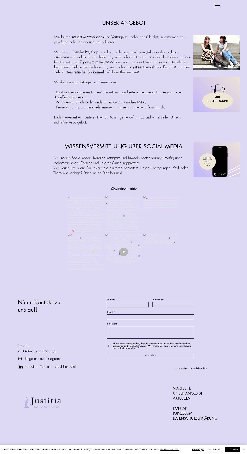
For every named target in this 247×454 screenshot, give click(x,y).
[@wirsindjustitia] (20, 358)
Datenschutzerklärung (170, 449)
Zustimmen (233, 449)
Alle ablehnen (215, 449)
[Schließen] (243, 449)
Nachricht (112, 324)
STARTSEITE (182, 388)
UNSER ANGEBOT (187, 393)
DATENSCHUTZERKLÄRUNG (195, 418)
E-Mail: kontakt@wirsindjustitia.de (36, 348)
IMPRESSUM (182, 413)
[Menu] (217, 5)
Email (110, 312)
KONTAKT (181, 408)
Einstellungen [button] (198, 449)
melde (96, 172)
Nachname (158, 300)
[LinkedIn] (20, 366)
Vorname (111, 300)
